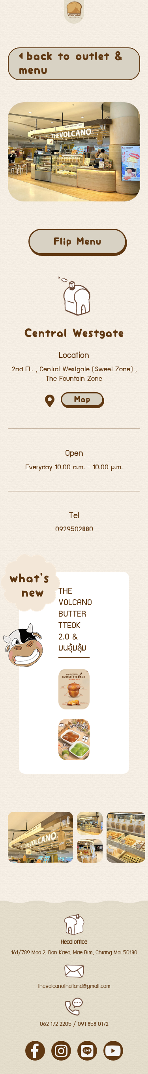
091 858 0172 (93, 1024)
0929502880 (74, 529)
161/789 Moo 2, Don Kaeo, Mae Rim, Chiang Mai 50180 (74, 952)
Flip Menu (77, 241)
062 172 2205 (55, 1024)
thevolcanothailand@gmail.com (74, 986)
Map (82, 399)
